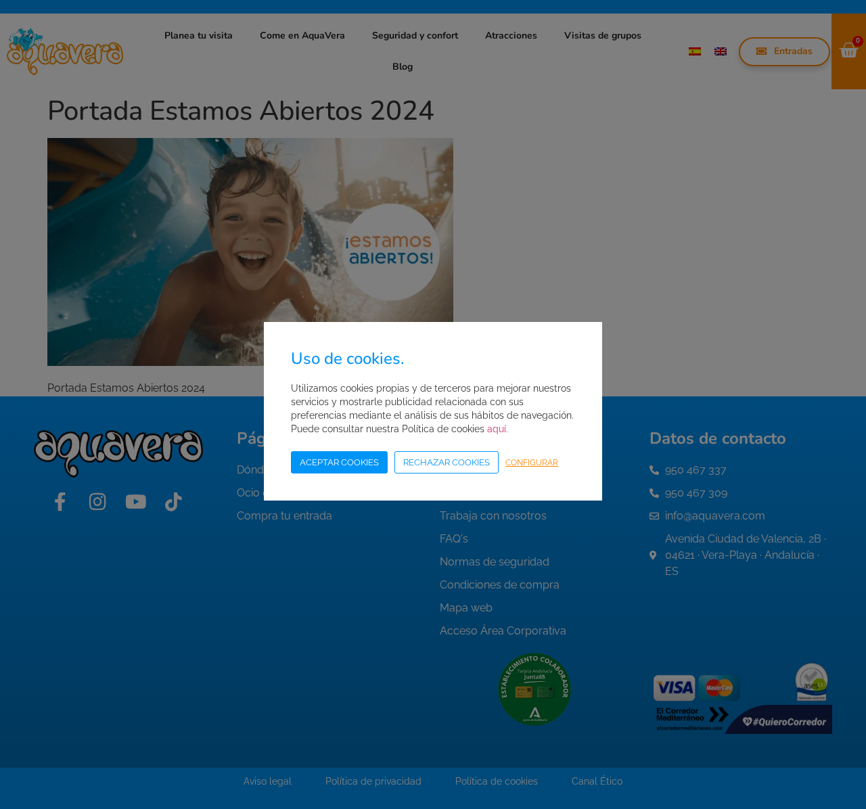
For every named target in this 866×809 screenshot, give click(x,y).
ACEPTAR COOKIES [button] (339, 462)
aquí (496, 428)
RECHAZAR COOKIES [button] (446, 462)
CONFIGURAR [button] (531, 462)
